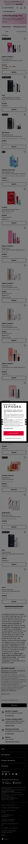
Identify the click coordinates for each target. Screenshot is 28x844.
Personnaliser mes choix (13, 438)
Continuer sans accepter (9, 404)
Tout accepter (13, 433)
